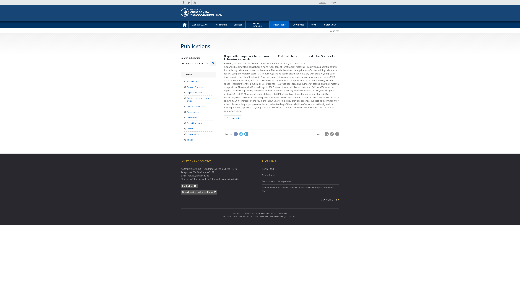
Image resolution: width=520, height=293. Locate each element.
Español (322, 2)
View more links (329, 199)
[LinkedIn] (246, 134)
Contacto (334, 31)
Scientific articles (194, 81)
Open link (234, 118)
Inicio (184, 24)
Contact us (188, 185)
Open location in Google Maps (197, 192)
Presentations (193, 112)
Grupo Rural (268, 175)
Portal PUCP (268, 168)
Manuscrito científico (196, 106)
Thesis (190, 139)
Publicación (192, 117)
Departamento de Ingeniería (276, 181)
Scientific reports (194, 123)
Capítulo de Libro (194, 92)
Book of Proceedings (196, 87)
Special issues (193, 134)
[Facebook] (236, 134)
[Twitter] (241, 134)
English (333, 2)
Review (190, 128)
